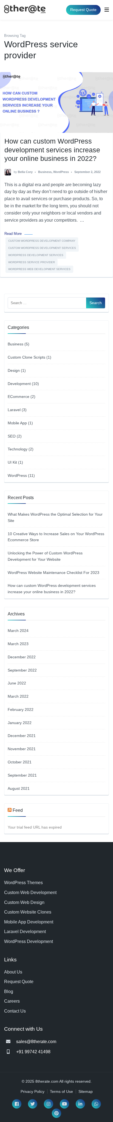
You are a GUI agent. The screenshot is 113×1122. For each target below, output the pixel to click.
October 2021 (20, 762)
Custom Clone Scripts (26, 357)
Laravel (14, 410)
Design (14, 370)
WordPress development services (35, 255)
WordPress (61, 172)
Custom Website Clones (27, 912)
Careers (12, 1001)
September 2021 (22, 775)
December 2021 (22, 735)
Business (45, 172)
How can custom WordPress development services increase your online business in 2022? (52, 149)
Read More (13, 234)
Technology (17, 449)
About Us (13, 972)
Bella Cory (25, 172)
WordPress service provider (31, 262)
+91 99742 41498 (33, 1051)
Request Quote (83, 9)
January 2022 (20, 723)
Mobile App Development (28, 922)
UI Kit (12, 462)
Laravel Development (25, 931)
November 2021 (22, 749)
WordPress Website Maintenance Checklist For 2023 (53, 572)
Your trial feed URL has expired (35, 827)
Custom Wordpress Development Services (42, 247)
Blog (8, 991)
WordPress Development (28, 941)
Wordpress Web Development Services (39, 269)
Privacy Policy (32, 1091)
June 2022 (17, 683)
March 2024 (18, 630)
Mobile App (17, 423)
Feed (18, 810)
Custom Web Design (24, 902)
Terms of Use (61, 1091)
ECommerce (18, 396)
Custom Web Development (30, 892)
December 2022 (22, 657)
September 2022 (22, 670)
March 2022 (18, 696)
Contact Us (15, 1011)
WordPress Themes (23, 882)
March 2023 (18, 644)
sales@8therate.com (36, 1041)
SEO (12, 436)
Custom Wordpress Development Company (41, 240)
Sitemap (85, 1091)
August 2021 (19, 788)
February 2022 (20, 709)
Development (19, 383)
